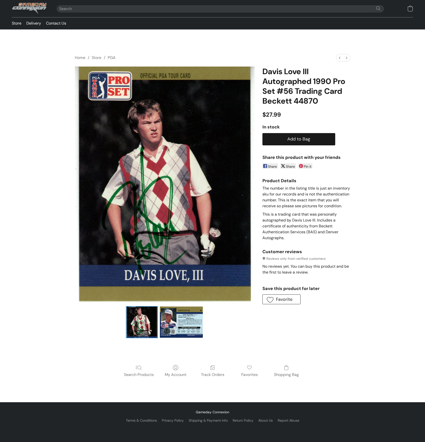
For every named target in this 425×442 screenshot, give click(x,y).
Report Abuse (288, 420)
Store (16, 23)
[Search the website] (378, 8)
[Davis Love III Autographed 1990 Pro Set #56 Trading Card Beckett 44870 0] (142, 322)
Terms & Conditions (141, 420)
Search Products (139, 374)
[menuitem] (339, 57)
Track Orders (212, 374)
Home (80, 57)
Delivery (33, 23)
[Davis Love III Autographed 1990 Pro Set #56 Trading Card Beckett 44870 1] (181, 322)
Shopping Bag (286, 374)
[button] (29, 8)
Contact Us (56, 23)
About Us (265, 420)
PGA (112, 57)
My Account (175, 374)
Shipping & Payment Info (208, 420)
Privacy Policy (173, 420)
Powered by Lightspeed (212, 429)
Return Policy (243, 420)
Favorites (249, 374)
